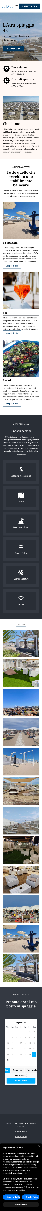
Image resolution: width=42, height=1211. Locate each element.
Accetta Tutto (13, 1197)
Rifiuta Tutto (32, 1197)
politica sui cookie (29, 1167)
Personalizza (21, 1204)
